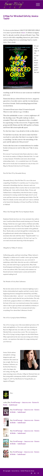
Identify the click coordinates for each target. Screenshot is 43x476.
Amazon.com (26, 402)
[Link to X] (34, 473)
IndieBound (13, 405)
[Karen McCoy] (17, 4)
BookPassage (15, 402)
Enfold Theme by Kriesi (27, 471)
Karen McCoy (15, 471)
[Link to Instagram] (31, 473)
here (23, 33)
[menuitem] (37, 4)
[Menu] (37, 4)
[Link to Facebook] (38, 473)
